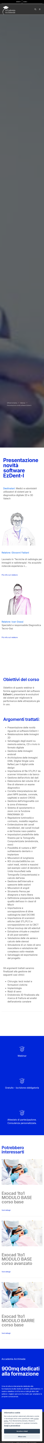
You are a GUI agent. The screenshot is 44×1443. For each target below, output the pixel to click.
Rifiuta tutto (22, 1436)
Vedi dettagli (6, 1210)
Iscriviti (18, 1)
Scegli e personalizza (12, 1425)
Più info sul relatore (10, 575)
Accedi (25, 1)
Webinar (22, 403)
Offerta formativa (12, 403)
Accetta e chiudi (22, 1431)
